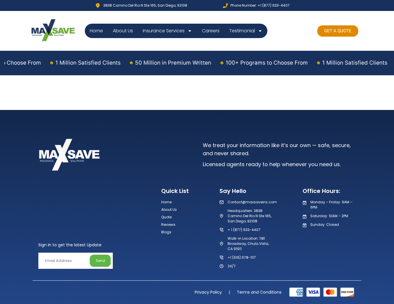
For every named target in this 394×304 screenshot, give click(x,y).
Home (96, 30)
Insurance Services (164, 30)
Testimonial (242, 30)
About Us (123, 30)
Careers (210, 30)
